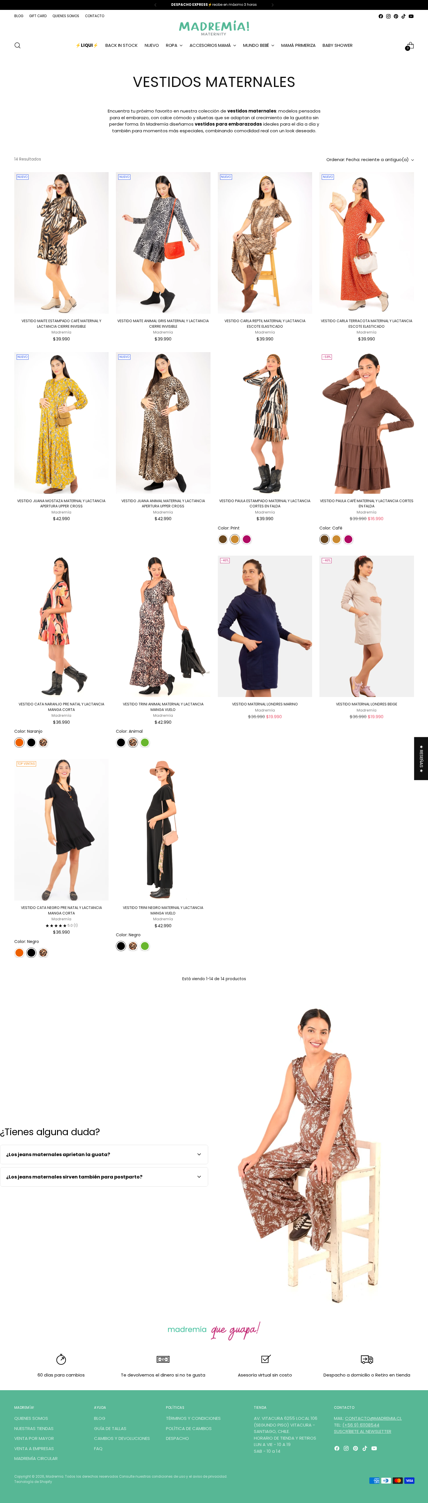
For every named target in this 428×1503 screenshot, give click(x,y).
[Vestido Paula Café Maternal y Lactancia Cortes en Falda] (366, 423)
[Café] (223, 539)
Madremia (54, 1476)
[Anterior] (155, 5)
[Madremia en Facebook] (380, 16)
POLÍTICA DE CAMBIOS (189, 1428)
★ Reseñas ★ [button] (421, 758)
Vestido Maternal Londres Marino (265, 704)
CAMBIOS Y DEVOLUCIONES (122, 1438)
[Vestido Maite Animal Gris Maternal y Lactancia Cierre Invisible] (163, 243)
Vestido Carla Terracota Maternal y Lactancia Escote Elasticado (366, 323)
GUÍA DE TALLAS (110, 1428)
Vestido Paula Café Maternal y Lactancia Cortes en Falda (366, 503)
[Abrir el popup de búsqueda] (17, 45)
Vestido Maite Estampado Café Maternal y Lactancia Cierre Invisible (61, 323)
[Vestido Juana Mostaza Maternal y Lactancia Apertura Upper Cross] (61, 423)
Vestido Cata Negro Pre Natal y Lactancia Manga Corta (61, 910)
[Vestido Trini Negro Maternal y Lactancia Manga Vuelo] (163, 830)
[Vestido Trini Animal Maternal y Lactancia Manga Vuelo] (163, 626)
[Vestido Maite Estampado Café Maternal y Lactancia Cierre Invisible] (61, 243)
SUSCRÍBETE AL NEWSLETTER (362, 1431)
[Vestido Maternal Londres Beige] (366, 626)
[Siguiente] (272, 5)
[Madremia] (214, 27)
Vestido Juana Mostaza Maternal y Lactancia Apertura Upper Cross (61, 503)
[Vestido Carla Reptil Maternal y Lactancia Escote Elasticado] (265, 243)
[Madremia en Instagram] (388, 16)
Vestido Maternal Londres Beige (366, 704)
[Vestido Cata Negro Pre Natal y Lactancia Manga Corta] (61, 830)
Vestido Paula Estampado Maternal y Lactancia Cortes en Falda (264, 503)
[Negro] (31, 742)
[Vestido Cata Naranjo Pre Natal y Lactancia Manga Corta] (61, 626)
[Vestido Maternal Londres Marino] (265, 626)
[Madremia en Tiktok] (403, 16)
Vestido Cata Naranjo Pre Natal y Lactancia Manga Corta (61, 707)
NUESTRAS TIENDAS (34, 1428)
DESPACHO (177, 1438)
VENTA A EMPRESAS (34, 1448)
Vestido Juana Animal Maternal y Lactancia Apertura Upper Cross (163, 503)
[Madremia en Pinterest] (396, 16)
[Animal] (43, 742)
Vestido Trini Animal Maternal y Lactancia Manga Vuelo (163, 707)
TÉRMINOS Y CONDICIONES (193, 1418)
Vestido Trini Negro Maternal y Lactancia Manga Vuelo (163, 910)
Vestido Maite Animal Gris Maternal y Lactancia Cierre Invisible (163, 323)
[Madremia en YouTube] (411, 16)
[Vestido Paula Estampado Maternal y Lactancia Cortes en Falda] (265, 423)
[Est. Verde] (145, 742)
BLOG (99, 1418)
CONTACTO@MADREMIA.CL (373, 1418)
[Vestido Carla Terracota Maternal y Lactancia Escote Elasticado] (366, 243)
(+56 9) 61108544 (360, 1425)
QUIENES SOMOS (31, 1418)
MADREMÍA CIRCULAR (36, 1458)
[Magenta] (247, 539)
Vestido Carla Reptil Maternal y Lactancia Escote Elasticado (264, 323)
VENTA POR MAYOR (34, 1438)
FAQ (98, 1448)
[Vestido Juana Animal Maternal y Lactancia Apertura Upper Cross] (163, 423)
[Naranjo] (19, 742)
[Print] (235, 539)
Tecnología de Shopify (33, 1481)
